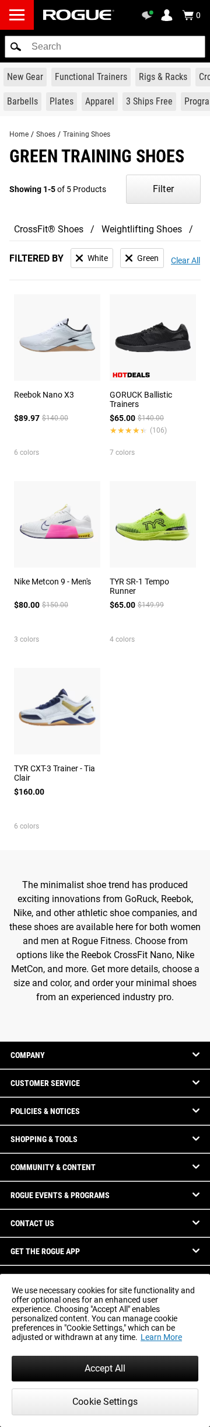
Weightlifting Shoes (142, 229)
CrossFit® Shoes (48, 229)
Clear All (185, 260)
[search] (105, 47)
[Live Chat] (149, 15)
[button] (16, 47)
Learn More (161, 1337)
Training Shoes (86, 134)
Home (19, 134)
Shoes (45, 134)
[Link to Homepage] (78, 15)
